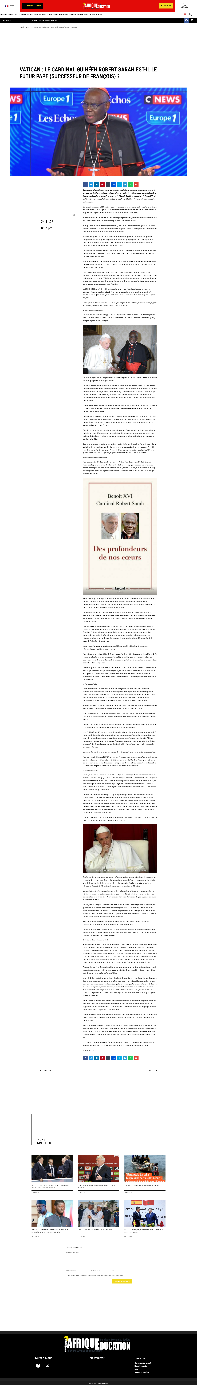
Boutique (99, 14)
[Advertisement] (98, 46)
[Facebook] (186, 20)
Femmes (55, 14)
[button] (32, 6)
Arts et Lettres (20, 14)
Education (37, 14)
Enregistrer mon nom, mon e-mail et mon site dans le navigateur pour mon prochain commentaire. (95, 1275)
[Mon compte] (185, 5)
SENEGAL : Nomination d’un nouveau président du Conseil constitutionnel (53, 20)
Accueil (22, 27)
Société (86, 14)
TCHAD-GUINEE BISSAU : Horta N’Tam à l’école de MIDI (95, 1230)
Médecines (72, 14)
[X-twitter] (191, 20)
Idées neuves (63, 14)
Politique (4, 14)
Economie (11, 14)
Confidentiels (47, 14)
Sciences (80, 14)
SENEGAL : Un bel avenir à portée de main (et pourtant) (142, 1185)
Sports (92, 14)
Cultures (30, 14)
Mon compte (184, 7)
